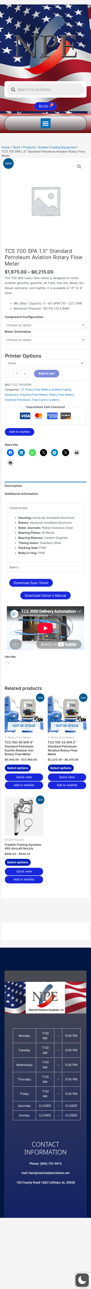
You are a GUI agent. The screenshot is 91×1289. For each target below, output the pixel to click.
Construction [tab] (18, 508)
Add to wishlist (19, 431)
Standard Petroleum (17, 399)
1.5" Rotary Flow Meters (35, 389)
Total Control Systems (45, 399)
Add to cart (46, 373)
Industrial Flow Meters (34, 394)
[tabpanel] (45, 537)
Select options (17, 768)
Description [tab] (13, 485)
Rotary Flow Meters (61, 394)
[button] (46, 123)
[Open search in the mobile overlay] (45, 89)
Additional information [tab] (21, 493)
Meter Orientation (18, 331)
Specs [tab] (13, 567)
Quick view (24, 777)
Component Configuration (24, 317)
